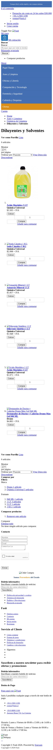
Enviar (4, 568)
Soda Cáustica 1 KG (16, 246)
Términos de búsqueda (15, 598)
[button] (27, 224)
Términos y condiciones (16, 640)
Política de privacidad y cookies (19, 595)
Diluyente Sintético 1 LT (18, 329)
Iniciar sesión (13, 23)
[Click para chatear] (2, 740)
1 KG (14, 507)
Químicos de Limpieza (17, 121)
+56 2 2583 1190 (20, 16)
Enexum (38, 745)
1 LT (14, 501)
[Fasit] (15, 31)
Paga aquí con (7, 691)
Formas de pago (13, 637)
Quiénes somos (12, 614)
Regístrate (11, 624)
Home (9, 116)
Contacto (10, 616)
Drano (14, 487)
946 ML (15, 499)
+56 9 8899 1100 (13, 710)
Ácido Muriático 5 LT (17, 205)
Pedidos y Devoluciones (16, 600)
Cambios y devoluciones (16, 645)
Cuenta (4, 111)
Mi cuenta (11, 619)
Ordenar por (6, 155)
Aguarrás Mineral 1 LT (18, 287)
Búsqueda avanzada (10, 50)
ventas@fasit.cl (19, 18)
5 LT (13, 504)
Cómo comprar (12, 635)
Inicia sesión (11, 621)
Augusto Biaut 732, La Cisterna (19, 713)
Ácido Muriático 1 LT (17, 370)
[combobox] (14, 47)
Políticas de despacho (15, 642)
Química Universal (20, 489)
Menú (3, 63)
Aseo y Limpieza (14, 118)
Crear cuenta (12, 26)
